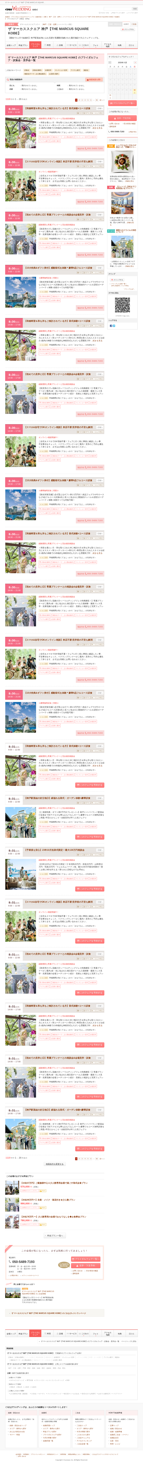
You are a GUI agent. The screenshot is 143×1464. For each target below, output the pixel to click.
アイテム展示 (75, 70)
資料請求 (75, 1274)
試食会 (26, 70)
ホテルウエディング (17, 1380)
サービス (73, 45)
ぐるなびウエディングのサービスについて (105, 1454)
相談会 (86, 70)
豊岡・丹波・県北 (59, 1368)
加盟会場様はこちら (74, 1454)
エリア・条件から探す (18, 1429)
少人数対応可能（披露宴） (19, 1394)
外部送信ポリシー (52, 1454)
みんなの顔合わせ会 (17, 1432)
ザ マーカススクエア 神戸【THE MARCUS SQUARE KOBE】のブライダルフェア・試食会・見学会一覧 (88, 1341)
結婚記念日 (114, 1438)
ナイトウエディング (54, 1394)
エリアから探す (133, 13)
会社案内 (18, 1454)
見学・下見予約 (87, 1265)
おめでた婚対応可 (104, 1394)
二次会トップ (82, 1425)
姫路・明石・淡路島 (44, 1368)
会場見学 (48, 70)
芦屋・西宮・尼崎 (29, 1368)
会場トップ (11, 45)
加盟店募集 (86, 1454)
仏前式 (34, 1387)
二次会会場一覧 (82, 1444)
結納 (112, 1429)
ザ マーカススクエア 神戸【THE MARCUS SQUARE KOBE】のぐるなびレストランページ (49, 1313)
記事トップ (114, 1425)
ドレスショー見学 (61, 70)
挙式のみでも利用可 (89, 1394)
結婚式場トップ (49, 1425)
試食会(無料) (37, 70)
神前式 (12, 1387)
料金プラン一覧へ (55, 1235)
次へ (101, 100)
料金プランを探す (50, 1432)
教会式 (19, 1387)
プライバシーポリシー (38, 1454)
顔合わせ (118, 1429)
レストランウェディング (55, 1380)
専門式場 (30, 1380)
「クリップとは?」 (129, 289)
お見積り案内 (53, 74)
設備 (61, 45)
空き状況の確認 (92, 1271)
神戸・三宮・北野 (49, 24)
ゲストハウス (40, 1380)
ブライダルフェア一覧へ (87, 1259)
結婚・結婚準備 (116, 1432)
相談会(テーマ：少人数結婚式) (35, 74)
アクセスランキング (84, 1441)
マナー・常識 (15, 1435)
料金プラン (23, 45)
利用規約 (26, 1454)
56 (97, 100)
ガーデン (42, 1394)
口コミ (131, 45)
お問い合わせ (77, 1271)
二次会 (133, 24)
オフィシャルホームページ (30, 1275)
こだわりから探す (83, 1435)
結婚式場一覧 (48, 1441)
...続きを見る (97, 128)
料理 (49, 45)
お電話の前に (14, 1275)
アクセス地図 (107, 45)
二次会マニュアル (83, 1438)
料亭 (68, 1380)
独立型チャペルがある (71, 1394)
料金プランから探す (118, 13)
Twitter (114, 326)
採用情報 (63, 1454)
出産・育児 (114, 1441)
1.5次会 (33, 1394)
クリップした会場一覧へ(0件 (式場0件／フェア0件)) (119, 284)
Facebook (111, 326)
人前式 (27, 1387)
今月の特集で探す (50, 1438)
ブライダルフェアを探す (52, 1435)
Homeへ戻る (105, 13)
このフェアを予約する (91, 785)
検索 (135, 9)
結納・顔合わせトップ (18, 1425)
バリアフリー (117, 1394)
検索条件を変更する (55, 1164)
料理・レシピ (115, 1444)
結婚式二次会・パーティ (119, 1435)
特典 (119, 45)
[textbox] (118, 8)
